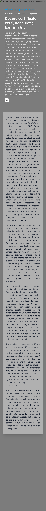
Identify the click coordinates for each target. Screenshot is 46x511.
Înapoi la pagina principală (20, 9)
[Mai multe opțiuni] (7, 100)
